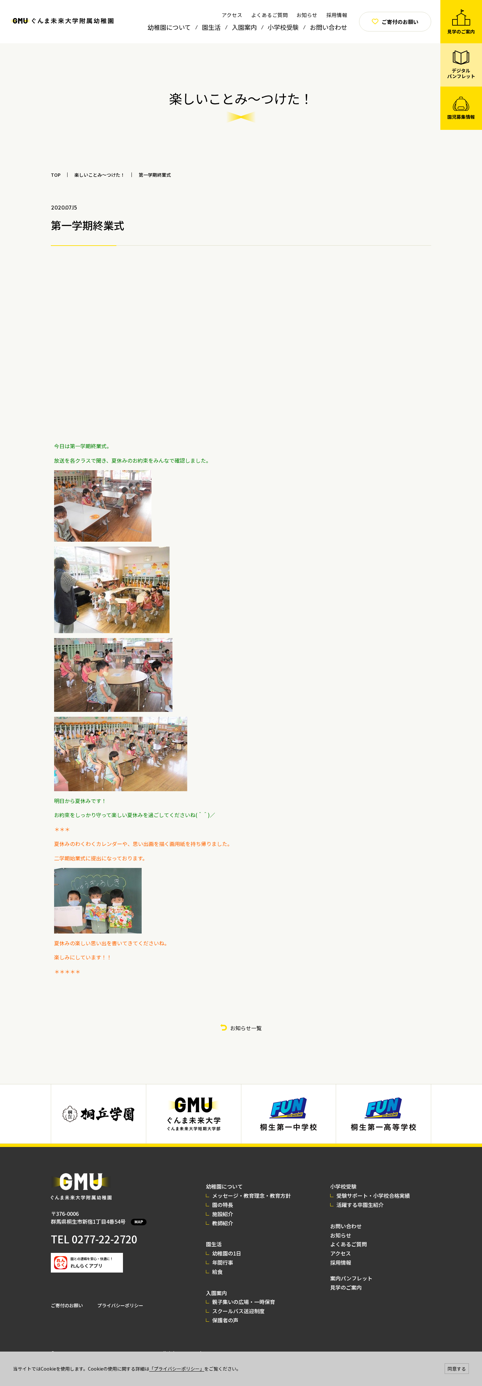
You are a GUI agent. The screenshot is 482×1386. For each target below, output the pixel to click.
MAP (138, 1221)
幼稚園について (169, 27)
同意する (457, 1368)
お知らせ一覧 (246, 1028)
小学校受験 (283, 27)
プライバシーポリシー (120, 1305)
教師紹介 (222, 1223)
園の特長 (222, 1205)
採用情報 (336, 14)
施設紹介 (222, 1214)
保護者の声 (225, 1320)
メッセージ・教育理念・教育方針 (251, 1195)
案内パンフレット (351, 1278)
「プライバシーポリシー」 (176, 1368)
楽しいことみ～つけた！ (99, 174)
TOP (56, 174)
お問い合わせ (328, 27)
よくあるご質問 (269, 14)
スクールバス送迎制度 (238, 1311)
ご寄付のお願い (67, 1305)
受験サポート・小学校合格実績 (373, 1195)
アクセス (232, 14)
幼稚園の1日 (226, 1253)
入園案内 (244, 27)
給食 (217, 1272)
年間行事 (222, 1262)
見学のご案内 (346, 1287)
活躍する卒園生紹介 (360, 1205)
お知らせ (306, 14)
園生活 (211, 27)
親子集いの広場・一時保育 (243, 1302)
